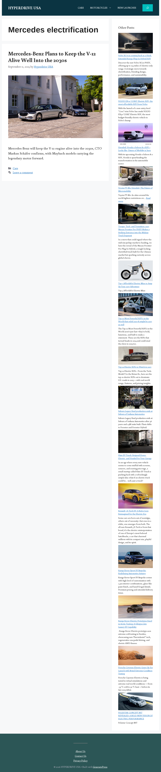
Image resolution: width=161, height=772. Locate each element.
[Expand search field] (147, 7)
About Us (80, 751)
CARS (81, 7)
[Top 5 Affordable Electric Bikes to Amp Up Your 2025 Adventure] (135, 271)
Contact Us (80, 755)
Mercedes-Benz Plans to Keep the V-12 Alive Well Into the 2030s (52, 56)
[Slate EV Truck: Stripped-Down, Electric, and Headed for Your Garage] (135, 442)
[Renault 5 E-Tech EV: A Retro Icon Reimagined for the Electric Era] (135, 496)
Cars (15, 168)
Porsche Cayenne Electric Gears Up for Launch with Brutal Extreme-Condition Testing (135, 670)
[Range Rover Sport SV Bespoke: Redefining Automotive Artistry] (135, 557)
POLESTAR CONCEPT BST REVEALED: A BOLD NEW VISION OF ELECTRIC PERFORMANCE (135, 715)
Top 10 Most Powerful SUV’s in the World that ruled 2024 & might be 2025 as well (135, 321)
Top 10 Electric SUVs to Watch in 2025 (134, 367)
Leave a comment (23, 172)
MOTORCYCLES (98, 7)
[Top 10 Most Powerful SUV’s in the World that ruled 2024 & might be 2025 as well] (135, 305)
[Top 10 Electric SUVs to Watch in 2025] (135, 355)
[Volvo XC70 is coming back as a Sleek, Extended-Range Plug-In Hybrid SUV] (135, 43)
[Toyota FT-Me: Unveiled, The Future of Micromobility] (135, 176)
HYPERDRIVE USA (24, 7)
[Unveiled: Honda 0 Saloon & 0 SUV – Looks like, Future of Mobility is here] (135, 134)
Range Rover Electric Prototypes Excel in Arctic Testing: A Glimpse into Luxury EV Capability (135, 624)
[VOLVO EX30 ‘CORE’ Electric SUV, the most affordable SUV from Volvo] (135, 88)
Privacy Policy (80, 760)
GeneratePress (100, 766)
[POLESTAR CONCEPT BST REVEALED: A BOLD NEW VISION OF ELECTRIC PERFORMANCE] (135, 701)
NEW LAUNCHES (127, 7)
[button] (110, 8)
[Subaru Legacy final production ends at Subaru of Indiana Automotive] (135, 398)
